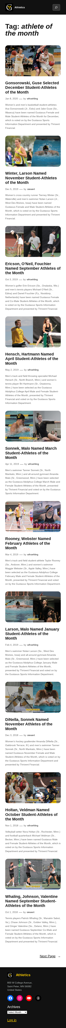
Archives (13, 1007)
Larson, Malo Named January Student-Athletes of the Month (32, 634)
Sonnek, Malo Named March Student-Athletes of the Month (31, 453)
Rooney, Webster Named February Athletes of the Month (28, 543)
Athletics (20, 7)
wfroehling (32, 98)
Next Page (50, 956)
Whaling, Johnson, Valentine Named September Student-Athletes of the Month (31, 901)
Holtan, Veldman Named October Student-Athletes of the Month (31, 814)
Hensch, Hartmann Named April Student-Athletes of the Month (31, 359)
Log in (11, 1020)
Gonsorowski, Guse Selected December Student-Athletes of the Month (32, 87)
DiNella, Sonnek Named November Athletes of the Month (28, 724)
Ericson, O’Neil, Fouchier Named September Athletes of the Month (33, 268)
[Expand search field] (56, 7)
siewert (31, 189)
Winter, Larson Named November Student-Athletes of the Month (31, 178)
